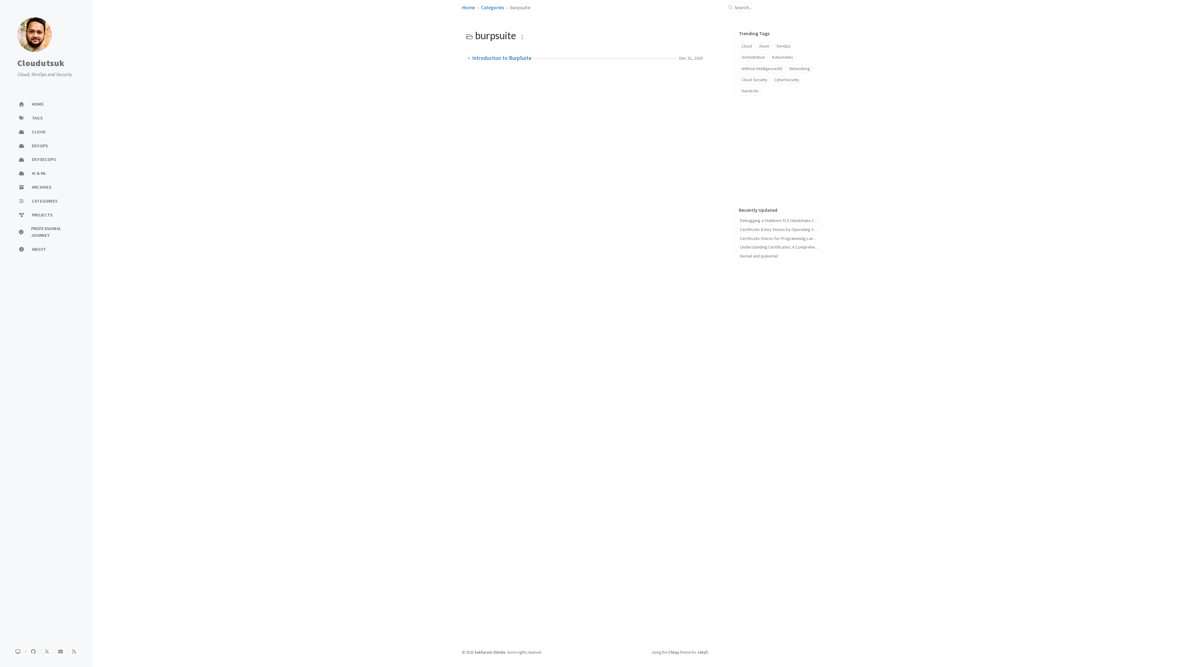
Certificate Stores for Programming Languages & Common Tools (799, 238)
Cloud (747, 46)
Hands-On (750, 91)
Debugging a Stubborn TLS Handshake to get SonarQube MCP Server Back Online (815, 220)
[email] (60, 651)
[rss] (74, 651)
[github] (33, 651)
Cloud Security (754, 79)
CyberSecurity (786, 79)
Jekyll (702, 652)
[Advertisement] (780, 146)
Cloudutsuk (41, 63)
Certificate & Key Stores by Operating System (782, 229)
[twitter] (47, 651)
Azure (764, 46)
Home (468, 7)
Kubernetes (782, 57)
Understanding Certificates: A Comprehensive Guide (788, 247)
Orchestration (753, 57)
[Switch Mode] (18, 651)
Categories (492, 7)
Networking (799, 68)
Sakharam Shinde (489, 652)
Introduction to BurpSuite (501, 58)
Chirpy (673, 652)
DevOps (783, 46)
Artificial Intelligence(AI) (762, 68)
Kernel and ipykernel (759, 256)
